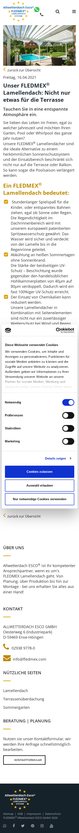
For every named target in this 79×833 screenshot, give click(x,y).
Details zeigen (55, 458)
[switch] (68, 415)
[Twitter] (23, 826)
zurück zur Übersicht (24, 70)
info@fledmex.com (29, 659)
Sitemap (8, 814)
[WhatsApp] (37, 9)
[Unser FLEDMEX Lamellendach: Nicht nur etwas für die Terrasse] (39, 45)
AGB (20, 814)
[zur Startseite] (18, 11)
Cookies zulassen (39, 471)
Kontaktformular (28, 760)
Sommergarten (16, 707)
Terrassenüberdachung (23, 698)
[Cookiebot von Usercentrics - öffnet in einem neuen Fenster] (56, 330)
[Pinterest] (32, 826)
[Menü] (74, 11)
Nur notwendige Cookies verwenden (39, 499)
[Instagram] (42, 826)
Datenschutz (53, 814)
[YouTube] (51, 826)
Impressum (34, 814)
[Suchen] (58, 11)
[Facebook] (14, 826)
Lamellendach (15, 690)
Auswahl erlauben (39, 485)
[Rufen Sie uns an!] (41, 15)
